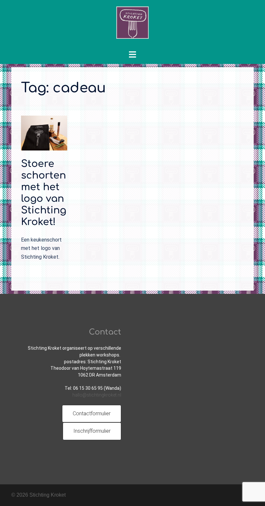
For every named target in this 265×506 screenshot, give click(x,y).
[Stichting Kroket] (132, 24)
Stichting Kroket (47, 495)
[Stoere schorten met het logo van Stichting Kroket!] (44, 132)
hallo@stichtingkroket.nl (96, 395)
